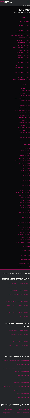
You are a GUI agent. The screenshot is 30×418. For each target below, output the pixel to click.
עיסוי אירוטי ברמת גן (25, 132)
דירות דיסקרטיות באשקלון (23, 30)
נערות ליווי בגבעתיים (25, 200)
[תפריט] (28, 2)
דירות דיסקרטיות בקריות (24, 43)
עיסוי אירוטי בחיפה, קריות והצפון (22, 98)
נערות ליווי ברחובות (25, 227)
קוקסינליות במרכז (25, 250)
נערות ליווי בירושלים (25, 190)
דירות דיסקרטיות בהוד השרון (23, 52)
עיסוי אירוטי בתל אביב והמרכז (22, 110)
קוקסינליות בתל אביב (24, 255)
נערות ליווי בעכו (26, 180)
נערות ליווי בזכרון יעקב (24, 163)
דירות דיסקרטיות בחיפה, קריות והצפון (20, 35)
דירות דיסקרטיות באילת (24, 28)
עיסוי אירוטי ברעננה (25, 137)
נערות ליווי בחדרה (25, 165)
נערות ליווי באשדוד (25, 153)
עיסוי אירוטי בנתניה (25, 125)
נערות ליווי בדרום (25, 148)
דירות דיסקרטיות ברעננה (23, 75)
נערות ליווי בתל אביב (25, 239)
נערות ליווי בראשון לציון (24, 225)
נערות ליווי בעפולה (25, 183)
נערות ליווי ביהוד (26, 210)
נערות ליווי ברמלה (25, 230)
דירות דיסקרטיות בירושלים (23, 45)
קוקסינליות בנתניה (25, 253)
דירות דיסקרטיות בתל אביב (23, 77)
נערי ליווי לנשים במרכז (24, 264)
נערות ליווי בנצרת (25, 175)
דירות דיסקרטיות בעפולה (22, 413)
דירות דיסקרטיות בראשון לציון (22, 67)
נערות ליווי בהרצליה (25, 205)
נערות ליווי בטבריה (25, 170)
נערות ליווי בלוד (26, 215)
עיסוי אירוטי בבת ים (25, 113)
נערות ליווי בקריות (25, 188)
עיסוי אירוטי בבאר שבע (24, 95)
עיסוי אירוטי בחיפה (25, 100)
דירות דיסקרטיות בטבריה (23, 40)
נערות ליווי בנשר (26, 178)
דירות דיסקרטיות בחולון (24, 57)
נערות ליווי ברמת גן (25, 232)
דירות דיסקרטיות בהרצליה (23, 55)
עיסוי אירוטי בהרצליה (24, 118)
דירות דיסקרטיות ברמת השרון (22, 72)
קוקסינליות (26, 246)
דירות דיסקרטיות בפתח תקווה (22, 65)
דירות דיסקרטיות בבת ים (24, 50)
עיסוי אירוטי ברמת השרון (24, 135)
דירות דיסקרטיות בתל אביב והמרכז (21, 47)
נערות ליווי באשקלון (25, 156)
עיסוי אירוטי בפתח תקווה (24, 127)
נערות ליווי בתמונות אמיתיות (23, 242)
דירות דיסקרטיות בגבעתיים (9, 361)
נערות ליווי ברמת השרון (24, 235)
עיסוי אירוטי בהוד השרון (24, 115)
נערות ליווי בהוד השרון (24, 202)
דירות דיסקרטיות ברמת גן (23, 70)
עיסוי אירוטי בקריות (25, 105)
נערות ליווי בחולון (25, 207)
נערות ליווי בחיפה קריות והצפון (22, 160)
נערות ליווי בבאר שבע (24, 158)
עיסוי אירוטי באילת (25, 90)
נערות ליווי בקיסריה (25, 185)
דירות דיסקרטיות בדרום (24, 25)
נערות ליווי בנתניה (25, 217)
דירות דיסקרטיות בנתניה (24, 62)
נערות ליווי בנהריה (25, 173)
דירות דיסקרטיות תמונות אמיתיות (21, 80)
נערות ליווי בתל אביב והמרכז (23, 193)
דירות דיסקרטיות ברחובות (22, 386)
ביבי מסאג (26, 17)
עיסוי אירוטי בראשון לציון (24, 130)
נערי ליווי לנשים (25, 260)
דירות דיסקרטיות (25, 21)
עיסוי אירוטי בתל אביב (24, 140)
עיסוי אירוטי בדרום (25, 88)
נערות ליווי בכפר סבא (24, 212)
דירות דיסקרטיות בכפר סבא (23, 60)
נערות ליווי (26, 144)
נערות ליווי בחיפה (25, 168)
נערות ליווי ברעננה (25, 237)
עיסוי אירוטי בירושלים (24, 108)
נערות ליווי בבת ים (25, 198)
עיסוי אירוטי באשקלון (25, 93)
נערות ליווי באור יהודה (24, 195)
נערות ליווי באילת (25, 151)
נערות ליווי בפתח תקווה (24, 220)
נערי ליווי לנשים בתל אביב (23, 266)
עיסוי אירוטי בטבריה (25, 103)
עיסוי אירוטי (26, 84)
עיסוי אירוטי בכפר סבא (24, 123)
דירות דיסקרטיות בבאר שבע (23, 33)
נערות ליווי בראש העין (24, 222)
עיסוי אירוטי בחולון (25, 120)
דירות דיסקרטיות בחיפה (24, 38)
